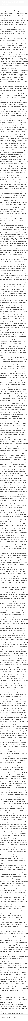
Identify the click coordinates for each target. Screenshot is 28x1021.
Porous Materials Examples (18, 1011)
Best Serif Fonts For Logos (17, 1013)
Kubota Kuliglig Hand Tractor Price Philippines (11, 1008)
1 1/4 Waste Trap (11, 1010)
